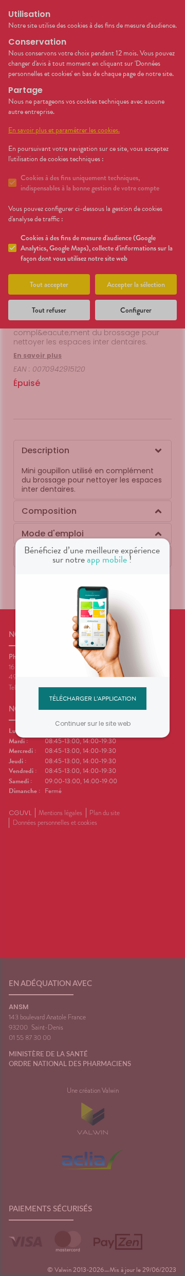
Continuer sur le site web (93, 723)
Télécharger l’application (92, 698)
